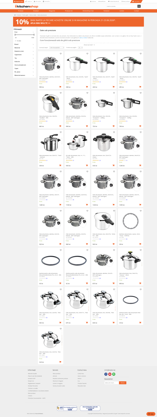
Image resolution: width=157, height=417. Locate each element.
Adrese (79, 378)
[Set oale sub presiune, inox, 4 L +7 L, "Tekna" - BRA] (77, 142)
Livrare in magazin (57, 383)
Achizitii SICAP (31, 378)
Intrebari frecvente (33, 386)
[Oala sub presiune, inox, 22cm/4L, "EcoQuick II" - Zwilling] (104, 103)
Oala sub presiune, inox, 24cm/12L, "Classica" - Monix (128, 274)
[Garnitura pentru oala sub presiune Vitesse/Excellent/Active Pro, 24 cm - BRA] (50, 260)
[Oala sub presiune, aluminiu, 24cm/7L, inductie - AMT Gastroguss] (130, 181)
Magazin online (19, 1)
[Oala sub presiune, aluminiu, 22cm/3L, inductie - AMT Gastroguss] (77, 221)
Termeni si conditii (33, 388)
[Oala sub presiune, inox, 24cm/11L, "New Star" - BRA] (77, 299)
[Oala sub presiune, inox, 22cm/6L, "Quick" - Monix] (77, 64)
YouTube (109, 374)
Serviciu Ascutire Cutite (59, 386)
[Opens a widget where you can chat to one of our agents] (150, 414)
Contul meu (81, 373)
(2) (46, 82)
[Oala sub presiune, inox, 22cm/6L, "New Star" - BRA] (50, 299)
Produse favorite (82, 383)
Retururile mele (82, 386)
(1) (73, 121)
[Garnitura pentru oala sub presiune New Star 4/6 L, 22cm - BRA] (130, 299)
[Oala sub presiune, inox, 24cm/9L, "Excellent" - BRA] (50, 103)
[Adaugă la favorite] (61, 54)
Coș (79, 381)
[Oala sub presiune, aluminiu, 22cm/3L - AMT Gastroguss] (104, 260)
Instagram (113, 374)
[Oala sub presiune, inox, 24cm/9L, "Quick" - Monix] (130, 64)
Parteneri (106, 11)
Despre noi (31, 381)
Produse (20, 11)
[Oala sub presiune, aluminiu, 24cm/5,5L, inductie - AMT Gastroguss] (104, 181)
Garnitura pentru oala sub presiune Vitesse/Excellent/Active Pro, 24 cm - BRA (50, 274)
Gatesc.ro (29, 1)
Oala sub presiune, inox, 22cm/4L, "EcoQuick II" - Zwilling (102, 117)
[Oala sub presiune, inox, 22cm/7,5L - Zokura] (104, 142)
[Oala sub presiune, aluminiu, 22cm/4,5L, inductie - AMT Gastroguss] (77, 181)
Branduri (36, 11)
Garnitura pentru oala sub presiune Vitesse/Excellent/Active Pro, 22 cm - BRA (77, 274)
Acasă (14, 15)
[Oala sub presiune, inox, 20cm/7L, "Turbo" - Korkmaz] (50, 142)
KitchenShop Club (88, 11)
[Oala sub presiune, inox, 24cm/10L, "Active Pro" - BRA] (104, 221)
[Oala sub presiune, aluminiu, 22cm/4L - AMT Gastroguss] (50, 221)
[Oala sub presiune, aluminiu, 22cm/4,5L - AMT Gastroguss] (50, 64)
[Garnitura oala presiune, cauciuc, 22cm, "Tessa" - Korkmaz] (130, 221)
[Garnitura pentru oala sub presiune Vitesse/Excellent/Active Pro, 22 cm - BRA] (77, 260)
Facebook (105, 374)
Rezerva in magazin (58, 381)
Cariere (122, 11)
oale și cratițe (83, 37)
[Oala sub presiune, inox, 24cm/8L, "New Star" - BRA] (104, 299)
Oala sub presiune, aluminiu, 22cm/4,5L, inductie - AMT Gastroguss (76, 195)
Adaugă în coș (60, 86)
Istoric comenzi (82, 376)
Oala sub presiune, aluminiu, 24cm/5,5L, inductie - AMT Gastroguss (103, 195)
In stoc (19, 41)
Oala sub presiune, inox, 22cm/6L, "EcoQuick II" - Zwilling (128, 117)
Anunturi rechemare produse (60, 378)
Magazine (52, 11)
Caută (139, 6)
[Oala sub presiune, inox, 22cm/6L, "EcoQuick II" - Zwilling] (130, 103)
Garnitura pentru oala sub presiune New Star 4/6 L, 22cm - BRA (129, 313)
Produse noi (69, 11)
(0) (46, 199)
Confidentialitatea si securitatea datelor (38, 391)
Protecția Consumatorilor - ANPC (37, 398)
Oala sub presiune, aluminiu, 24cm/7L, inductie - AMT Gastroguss (129, 195)
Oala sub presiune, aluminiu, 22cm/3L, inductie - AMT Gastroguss (76, 234)
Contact (136, 11)
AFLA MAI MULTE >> (40, 23)
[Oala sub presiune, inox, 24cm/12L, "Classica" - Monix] (130, 260)
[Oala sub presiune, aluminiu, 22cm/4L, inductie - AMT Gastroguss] (77, 103)
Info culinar (38, 1)
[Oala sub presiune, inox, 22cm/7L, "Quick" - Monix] (104, 64)
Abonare (123, 382)
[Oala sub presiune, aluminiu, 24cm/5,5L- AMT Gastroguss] (130, 142)
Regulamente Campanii (34, 383)
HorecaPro (47, 1)
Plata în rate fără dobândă (35, 376)
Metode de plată (32, 373)
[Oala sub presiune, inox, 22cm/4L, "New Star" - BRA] (50, 339)
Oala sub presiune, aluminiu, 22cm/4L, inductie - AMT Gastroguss (76, 117)
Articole (55, 376)
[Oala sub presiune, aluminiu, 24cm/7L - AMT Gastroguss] (50, 181)
